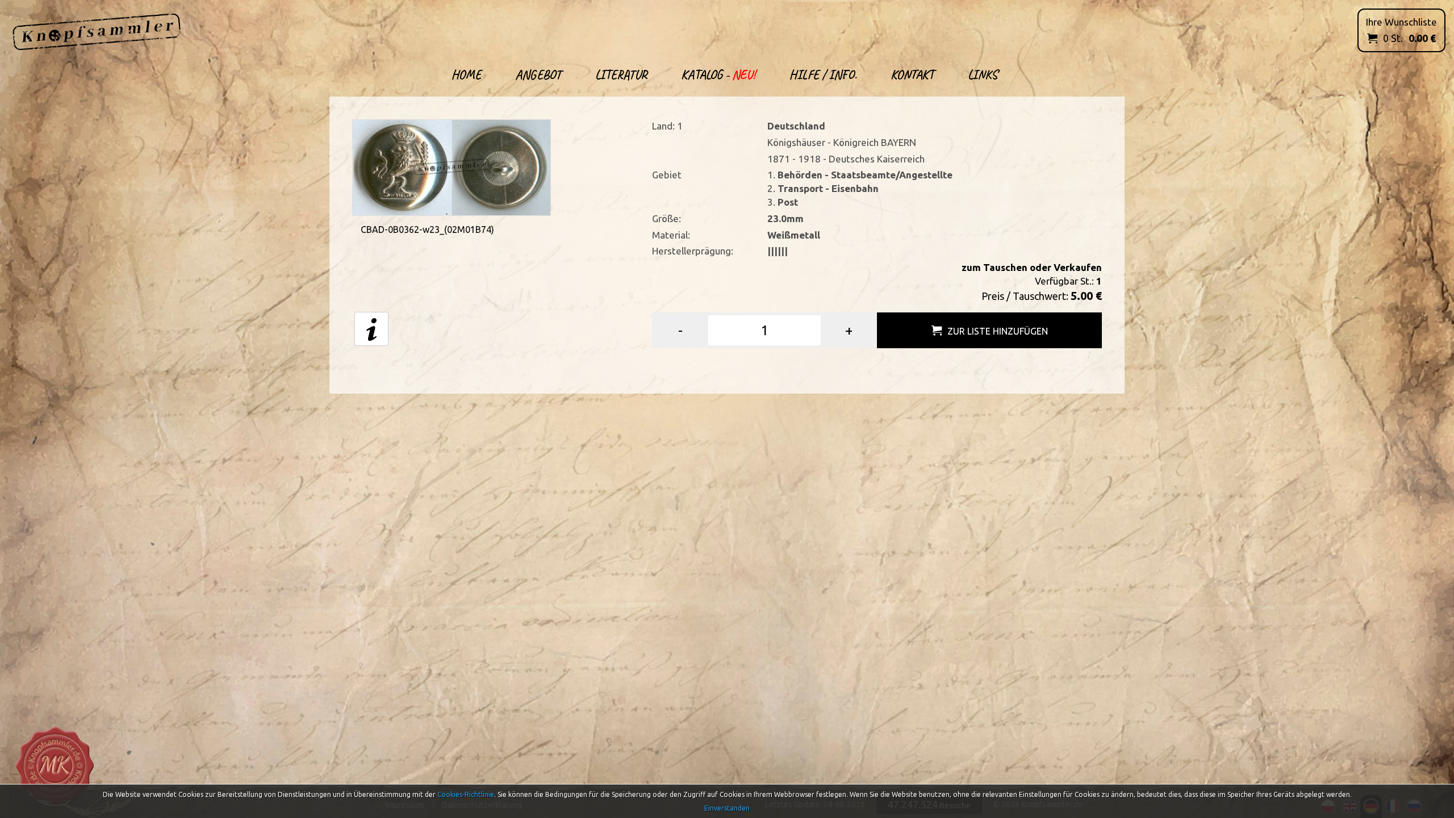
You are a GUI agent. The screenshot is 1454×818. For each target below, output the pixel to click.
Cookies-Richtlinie (465, 794)
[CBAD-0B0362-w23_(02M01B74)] (451, 166)
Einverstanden (727, 808)
